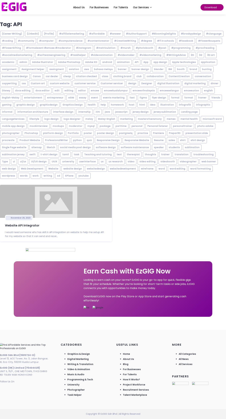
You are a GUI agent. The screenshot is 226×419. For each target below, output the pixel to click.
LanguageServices (13, 119)
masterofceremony (150, 119)
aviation (74, 69)
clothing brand (122, 76)
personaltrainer (182, 126)
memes (171, 119)
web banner (209, 161)
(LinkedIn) (33, 33)
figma (143, 97)
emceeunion (191, 90)
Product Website (30, 140)
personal (137, 126)
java (107, 111)
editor (82, 90)
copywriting (9, 83)
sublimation (192, 147)
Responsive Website (137, 140)
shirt (183, 140)
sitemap (36, 147)
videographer (188, 161)
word (161, 168)
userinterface (87, 161)
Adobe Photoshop (69, 62)
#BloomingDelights (164, 33)
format (188, 97)
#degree (146, 40)
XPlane (69, 175)
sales (172, 140)
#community (26, 40)
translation (181, 154)
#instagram (83, 48)
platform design (53, 133)
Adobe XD (91, 62)
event (94, 97)
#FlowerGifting (11, 48)
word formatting (200, 168)
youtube (83, 175)
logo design (51, 119)
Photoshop (31, 133)
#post (162, 48)
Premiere (158, 133)
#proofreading (205, 48)
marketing (126, 119)
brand (193, 69)
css (24, 83)
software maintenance (135, 147)
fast (132, 97)
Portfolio (73, 133)
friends (215, 97)
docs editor (42, 90)
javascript (121, 111)
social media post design (75, 147)
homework (117, 104)
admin (23, 62)
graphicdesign (49, 104)
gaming (6, 104)
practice (142, 133)
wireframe (147, 168)
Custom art (38, 83)
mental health (189, 119)
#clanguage (214, 33)
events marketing (114, 97)
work (36, 175)
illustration (167, 104)
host (131, 104)
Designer (146, 83)
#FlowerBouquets (209, 40)
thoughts (150, 154)
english (208, 90)
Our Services (141, 7)
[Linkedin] (4, 388)
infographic (203, 104)
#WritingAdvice (176, 55)
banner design (140, 69)
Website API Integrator (22, 225)
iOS (98, 111)
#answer (115, 33)
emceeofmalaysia (144, 90)
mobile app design (13, 126)
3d (200, 55)
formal (175, 97)
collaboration (155, 76)
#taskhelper (78, 55)
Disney (6, 90)
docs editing (22, 90)
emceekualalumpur (116, 90)
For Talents (121, 7)
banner (122, 69)
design (132, 83)
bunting (207, 69)
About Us (79, 7)
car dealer (52, 76)
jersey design (141, 111)
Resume (159, 140)
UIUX (54, 161)
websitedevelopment (123, 168)
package (105, 126)
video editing (147, 161)
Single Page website (14, 147)
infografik (185, 104)
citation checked (86, 76)
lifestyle (34, 119)
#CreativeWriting (125, 40)
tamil (65, 154)
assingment (56, 69)
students (174, 147)
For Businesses (99, 7)
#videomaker (126, 55)
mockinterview (39, 126)
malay (89, 119)
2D (192, 55)
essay (82, 97)
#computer (46, 40)
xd (58, 175)
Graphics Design (73, 104)
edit (57, 90)
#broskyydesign (191, 33)
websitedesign (96, 168)
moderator (75, 126)
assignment (9, 69)
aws (86, 69)
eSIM (71, 97)
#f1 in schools (165, 40)
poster (88, 133)
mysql (91, 126)
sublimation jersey (13, 154)
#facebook (186, 40)
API (136, 62)
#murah (125, 48)
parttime (121, 126)
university (68, 161)
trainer (165, 154)
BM (170, 69)
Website (53, 168)
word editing (177, 168)
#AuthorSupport (136, 33)
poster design (105, 133)
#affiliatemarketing (71, 33)
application (208, 62)
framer (202, 97)
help (103, 104)
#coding (7, 40)
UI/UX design (39, 161)
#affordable (97, 33)
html (142, 104)
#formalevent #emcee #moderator (48, 48)
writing (48, 175)
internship (84, 111)
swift (32, 154)
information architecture (32, 111)
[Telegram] (22, 388)
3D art (211, 55)
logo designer (72, 119)
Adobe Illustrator (42, 62)
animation (123, 62)
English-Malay (10, 97)
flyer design (159, 97)
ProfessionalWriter (56, 140)
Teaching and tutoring (98, 154)
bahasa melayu (103, 69)
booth (181, 69)
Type (5, 161)
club (139, 76)
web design (9, 168)
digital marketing (195, 83)
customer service (85, 83)
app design (160, 62)
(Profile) (49, 33)
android (107, 62)
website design (72, 168)
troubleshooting (203, 154)
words (24, 175)
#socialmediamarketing (17, 55)
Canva (37, 76)
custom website (59, 83)
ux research (116, 161)
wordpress (8, 175)
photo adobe (205, 126)
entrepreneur (55, 97)
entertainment (33, 97)
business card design (15, 76)
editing (69, 90)
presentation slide (196, 133)
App (145, 62)
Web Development (32, 168)
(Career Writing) (12, 33)
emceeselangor (169, 90)
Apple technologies (184, 62)
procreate (8, 140)
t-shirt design (49, 154)
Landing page (189, 111)
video (131, 161)
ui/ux (23, 161)
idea (152, 104)
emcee (95, 90)
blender (158, 69)
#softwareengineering (51, 55)
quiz (89, 140)
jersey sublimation (165, 111)
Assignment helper (33, 69)
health (92, 104)
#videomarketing (150, 55)
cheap (67, 76)
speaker (159, 147)
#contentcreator (98, 40)
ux (102, 161)
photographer (11, 133)
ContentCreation (179, 76)
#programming (181, 48)
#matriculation (105, 48)
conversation (203, 76)
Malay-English (106, 119)
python (77, 140)
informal (7, 111)
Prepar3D (175, 133)
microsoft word (212, 119)
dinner (214, 83)
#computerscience (71, 40)
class (105, 76)
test (119, 154)
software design (106, 147)
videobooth (167, 161)
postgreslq (126, 133)
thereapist (133, 154)
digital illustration (168, 83)
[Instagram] (13, 388)
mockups (58, 126)
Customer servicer (112, 83)
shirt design (198, 140)
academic (8, 62)
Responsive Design (108, 140)
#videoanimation (102, 55)
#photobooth (144, 48)
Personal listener (157, 126)
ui (14, 161)
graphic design (25, 104)
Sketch (51, 147)
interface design (63, 111)
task (76, 154)
